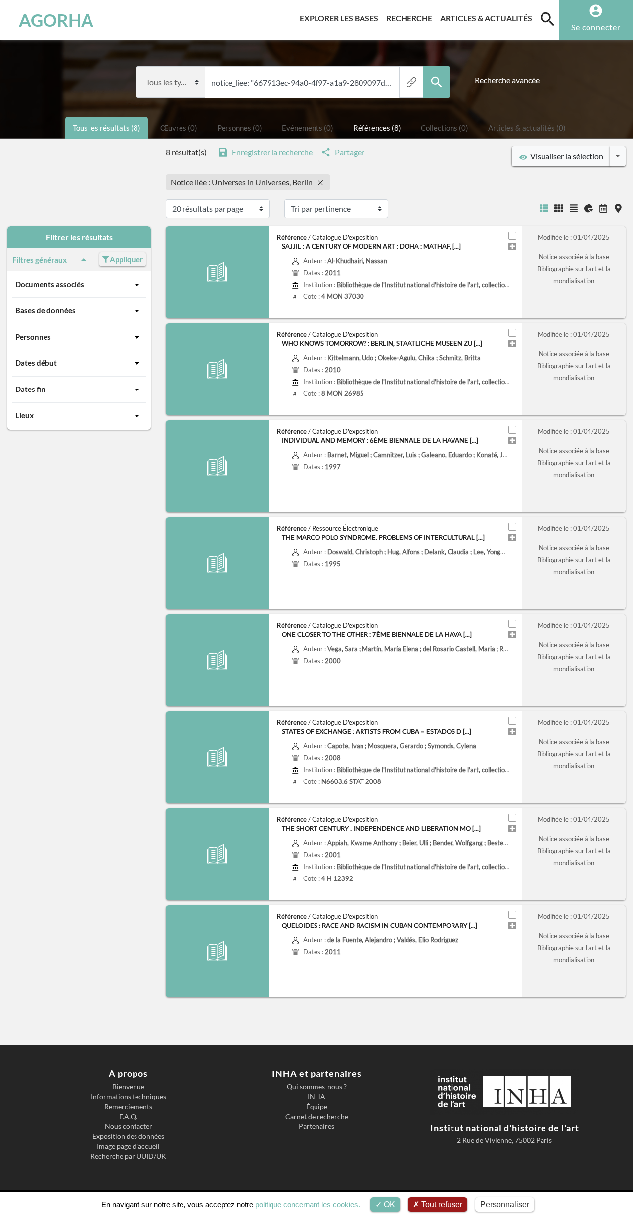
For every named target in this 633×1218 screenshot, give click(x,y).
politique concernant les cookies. (307, 1204)
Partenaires (316, 1126)
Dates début (36, 362)
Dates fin (30, 389)
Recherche (411, 18)
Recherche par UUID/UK (128, 1156)
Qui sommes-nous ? (317, 1086)
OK (388, 1204)
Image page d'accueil (128, 1146)
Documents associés (49, 284)
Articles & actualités (488, 18)
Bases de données (45, 310)
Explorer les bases (341, 18)
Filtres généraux (39, 259)
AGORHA (56, 20)
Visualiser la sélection (565, 156)
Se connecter (596, 27)
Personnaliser (504, 1204)
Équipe (316, 1106)
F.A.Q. (128, 1116)
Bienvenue (128, 1086)
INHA (316, 1096)
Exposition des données (128, 1136)
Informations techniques (128, 1096)
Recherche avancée (507, 80)
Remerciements (128, 1106)
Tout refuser (440, 1204)
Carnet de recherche (316, 1116)
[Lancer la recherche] (436, 82)
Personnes (33, 336)
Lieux (24, 415)
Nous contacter (128, 1126)
